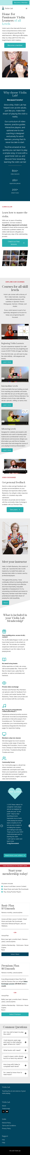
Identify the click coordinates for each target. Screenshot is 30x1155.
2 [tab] (18, 852)
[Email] (7, 1111)
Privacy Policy (6, 1128)
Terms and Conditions (9, 1125)
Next (29, 825)
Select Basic (15, 954)
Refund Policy (6, 1123)
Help (3, 1142)
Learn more (7, 362)
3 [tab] (20, 852)
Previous (1, 825)
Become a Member (21, 2)
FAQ (3, 1140)
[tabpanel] (15, 824)
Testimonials (6, 1108)
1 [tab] (15, 852)
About (5, 603)
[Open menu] (26, 8)
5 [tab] (25, 852)
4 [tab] (23, 852)
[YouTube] (3, 1111)
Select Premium (15, 1014)
